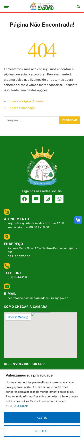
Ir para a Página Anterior (26, 101)
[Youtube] (36, 199)
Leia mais (22, 405)
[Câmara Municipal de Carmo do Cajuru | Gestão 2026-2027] (42, 6)
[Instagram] (48, 199)
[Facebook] (25, 199)
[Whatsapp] (59, 199)
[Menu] (6, 6)
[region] (42, 404)
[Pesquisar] (78, 6)
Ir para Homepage (22, 108)
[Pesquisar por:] (31, 120)
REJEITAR (41, 431)
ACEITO (42, 417)
